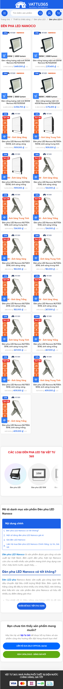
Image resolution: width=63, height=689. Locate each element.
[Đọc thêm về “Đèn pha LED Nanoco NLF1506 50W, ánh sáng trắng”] (4, 420)
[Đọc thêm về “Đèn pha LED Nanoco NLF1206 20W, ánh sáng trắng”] (4, 298)
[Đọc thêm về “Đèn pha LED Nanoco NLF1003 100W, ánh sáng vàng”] (4, 136)
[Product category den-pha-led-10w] (39, 476)
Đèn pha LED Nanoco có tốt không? (22, 531)
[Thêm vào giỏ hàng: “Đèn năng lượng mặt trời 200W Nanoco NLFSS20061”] (36, 55)
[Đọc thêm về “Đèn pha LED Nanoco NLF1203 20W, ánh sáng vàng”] (4, 258)
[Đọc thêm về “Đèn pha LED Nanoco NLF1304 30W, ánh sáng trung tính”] (4, 339)
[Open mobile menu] (4, 13)
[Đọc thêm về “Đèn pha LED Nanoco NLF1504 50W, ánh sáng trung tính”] (36, 379)
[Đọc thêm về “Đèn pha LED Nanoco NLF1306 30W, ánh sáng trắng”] (36, 339)
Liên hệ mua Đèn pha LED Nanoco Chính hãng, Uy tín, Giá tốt (33, 545)
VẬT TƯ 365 (11, 675)
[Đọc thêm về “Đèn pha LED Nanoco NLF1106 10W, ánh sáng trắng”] (36, 217)
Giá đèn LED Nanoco (15, 540)
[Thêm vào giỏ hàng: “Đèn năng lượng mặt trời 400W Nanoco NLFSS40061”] (36, 96)
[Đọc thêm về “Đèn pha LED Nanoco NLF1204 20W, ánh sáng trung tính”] (36, 258)
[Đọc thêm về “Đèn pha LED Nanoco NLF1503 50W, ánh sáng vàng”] (4, 379)
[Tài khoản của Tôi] (49, 13)
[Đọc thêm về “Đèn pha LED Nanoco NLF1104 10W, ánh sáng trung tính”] (4, 217)
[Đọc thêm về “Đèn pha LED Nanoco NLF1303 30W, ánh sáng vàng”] (36, 298)
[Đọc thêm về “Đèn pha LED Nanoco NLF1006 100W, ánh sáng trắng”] (4, 177)
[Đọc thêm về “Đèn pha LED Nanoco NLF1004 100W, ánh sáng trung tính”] (36, 136)
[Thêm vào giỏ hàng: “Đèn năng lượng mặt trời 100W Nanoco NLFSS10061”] (4, 55)
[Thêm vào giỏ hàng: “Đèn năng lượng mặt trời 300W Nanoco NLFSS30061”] (4, 96)
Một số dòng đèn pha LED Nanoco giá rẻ (25, 535)
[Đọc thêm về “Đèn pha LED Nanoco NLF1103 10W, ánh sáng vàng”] (36, 177)
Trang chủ (5, 20)
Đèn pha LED (40, 20)
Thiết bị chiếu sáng (22, 20)
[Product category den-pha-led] (15, 476)
